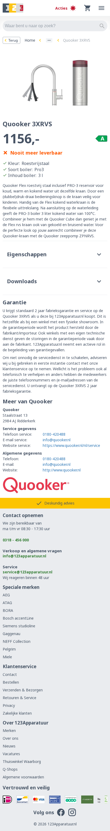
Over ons (10, 738)
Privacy (9, 705)
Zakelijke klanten (17, 713)
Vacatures (11, 753)
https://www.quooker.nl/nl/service (71, 445)
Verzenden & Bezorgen (23, 689)
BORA (8, 610)
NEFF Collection (16, 641)
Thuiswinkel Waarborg (22, 761)
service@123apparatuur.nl (27, 571)
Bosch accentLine (18, 618)
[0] (87, 8)
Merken (9, 730)
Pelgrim (9, 649)
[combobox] (55, 26)
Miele (7, 656)
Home (30, 40)
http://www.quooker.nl (62, 469)
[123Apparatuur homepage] (13, 8)
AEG (6, 594)
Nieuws (9, 746)
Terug (13, 40)
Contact (10, 674)
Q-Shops (10, 769)
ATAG (7, 602)
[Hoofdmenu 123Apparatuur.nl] (101, 8)
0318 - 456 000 (16, 539)
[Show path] (49, 40)
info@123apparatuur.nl (24, 555)
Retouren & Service (19, 697)
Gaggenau (11, 633)
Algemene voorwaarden (23, 776)
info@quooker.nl (56, 439)
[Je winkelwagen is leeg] (87, 8)
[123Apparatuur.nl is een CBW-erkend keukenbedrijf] (106, 799)
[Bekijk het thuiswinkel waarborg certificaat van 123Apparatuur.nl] (99, 799)
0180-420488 (54, 434)
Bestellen (11, 682)
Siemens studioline (19, 625)
